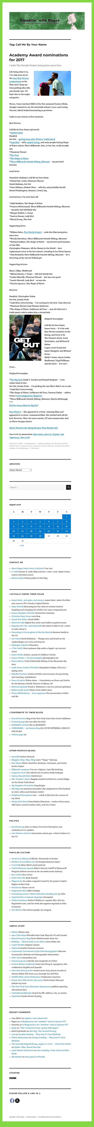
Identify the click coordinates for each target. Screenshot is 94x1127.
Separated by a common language (27, 897)
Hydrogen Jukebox (20, 645)
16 (14, 531)
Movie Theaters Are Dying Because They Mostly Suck (33, 428)
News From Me (18, 878)
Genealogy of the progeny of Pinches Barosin (32, 632)
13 (49, 526)
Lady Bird (15, 142)
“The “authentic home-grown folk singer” (39, 1028)
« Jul (22, 545)
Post (62, 446)
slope (14, 1028)
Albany (15, 932)
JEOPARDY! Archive (20, 725)
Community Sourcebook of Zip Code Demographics (35, 951)
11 (31, 526)
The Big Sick (16, 380)
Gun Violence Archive (21, 833)
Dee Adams (17, 763)
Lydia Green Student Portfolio (25, 667)
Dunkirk (23, 446)
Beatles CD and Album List (23, 862)
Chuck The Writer (20, 619)
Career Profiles (18, 945)
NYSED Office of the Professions (26, 977)
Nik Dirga (16, 789)
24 (22, 536)
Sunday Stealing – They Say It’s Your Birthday (40, 1034)
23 (14, 536)
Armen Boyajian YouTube (23, 613)
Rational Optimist (20, 687)
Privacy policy (18, 578)
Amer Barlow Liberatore (22, 1050)
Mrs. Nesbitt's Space (21, 779)
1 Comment (34, 448)
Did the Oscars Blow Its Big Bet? (24, 405)
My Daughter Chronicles (23, 785)
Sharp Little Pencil (20, 801)
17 (23, 531)
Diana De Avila (18, 622)
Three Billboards (22, 448)
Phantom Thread (53, 446)
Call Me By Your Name (59, 443)
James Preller (18, 655)
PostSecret (16, 887)
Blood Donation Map (21, 938)
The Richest (17, 910)
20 (49, 531)
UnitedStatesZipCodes (22, 993)
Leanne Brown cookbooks (23, 964)
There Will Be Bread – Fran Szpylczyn (29, 693)
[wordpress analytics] (40, 1078)
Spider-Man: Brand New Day (27, 1047)
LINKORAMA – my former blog (26, 728)
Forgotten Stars (19, 773)
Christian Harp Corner (22, 616)
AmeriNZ (16, 756)
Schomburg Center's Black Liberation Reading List (34, 894)
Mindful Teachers (20, 674)
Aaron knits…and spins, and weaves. (28, 600)
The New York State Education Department (31, 986)
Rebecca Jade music (20, 690)
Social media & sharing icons (34, 1125)
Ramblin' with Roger (16, 1117)
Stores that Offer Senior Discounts (27, 980)
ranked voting (33, 142)
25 (31, 536)
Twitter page (17, 734)
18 (31, 531)
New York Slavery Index (22, 970)
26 (40, 536)
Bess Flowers (15, 412)
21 (58, 531)
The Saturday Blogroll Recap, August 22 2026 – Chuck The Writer (41, 1044)
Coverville (16, 865)
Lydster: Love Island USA (36, 1018)
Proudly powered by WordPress (50, 1117)
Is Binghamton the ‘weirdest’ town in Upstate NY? (43, 1021)
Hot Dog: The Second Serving (42, 1031)
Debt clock (16, 958)
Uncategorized (29, 443)
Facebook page (18, 722)
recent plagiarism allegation (29, 396)
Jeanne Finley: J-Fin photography (27, 658)
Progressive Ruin (19, 891)
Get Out (30, 446)
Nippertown (17, 881)
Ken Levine (17, 874)
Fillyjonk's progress (21, 769)
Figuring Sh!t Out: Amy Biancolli (26, 626)
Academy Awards (43, 443)
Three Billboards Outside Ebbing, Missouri (30, 161)
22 (66, 531)
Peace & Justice (18, 680)
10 (23, 526)
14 (58, 526)
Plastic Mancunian (20, 1037)
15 (67, 526)
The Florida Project (33, 232)
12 (40, 526)
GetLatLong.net (19, 961)
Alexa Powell (17, 606)
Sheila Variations (19, 900)
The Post (15, 155)
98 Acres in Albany (20, 858)
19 (40, 531)
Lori (13, 1034)
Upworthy (16, 996)
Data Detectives (19, 718)
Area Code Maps (19, 935)
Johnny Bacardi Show (21, 776)
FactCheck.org (18, 827)
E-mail (15, 571)
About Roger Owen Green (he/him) (27, 568)
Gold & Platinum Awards (23, 868)
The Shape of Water (20, 158)
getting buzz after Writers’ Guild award (37, 139)
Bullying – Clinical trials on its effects (29, 942)
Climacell (16, 948)
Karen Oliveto (18, 661)
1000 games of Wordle (35, 1057)
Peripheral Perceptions (22, 795)
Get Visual (16, 639)
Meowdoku (17, 1057)
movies (44, 446)
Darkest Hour (17, 133)
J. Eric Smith (17, 648)
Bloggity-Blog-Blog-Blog (23, 760)
